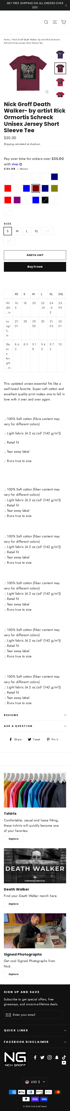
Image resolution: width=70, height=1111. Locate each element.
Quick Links (16, 1030)
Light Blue (26, 188)
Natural (54, 200)
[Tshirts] (35, 790)
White (8, 212)
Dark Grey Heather (26, 177)
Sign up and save (22, 992)
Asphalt (8, 177)
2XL (48, 231)
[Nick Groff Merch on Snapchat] (57, 1057)
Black (45, 200)
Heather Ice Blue (36, 200)
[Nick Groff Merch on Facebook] (35, 1057)
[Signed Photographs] (35, 930)
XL (36, 231)
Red (8, 200)
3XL (9, 241)
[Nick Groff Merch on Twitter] (42, 1057)
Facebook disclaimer (26, 1042)
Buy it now (35, 267)
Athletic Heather (17, 177)
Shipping (9, 144)
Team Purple (17, 200)
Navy (45, 188)
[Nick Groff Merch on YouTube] (64, 1062)
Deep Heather (36, 177)
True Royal (26, 200)
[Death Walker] (35, 865)
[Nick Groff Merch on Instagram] (49, 1057)
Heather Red (8, 188)
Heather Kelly (45, 177)
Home (7, 39)
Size (7, 223)
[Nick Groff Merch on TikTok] (64, 1057)
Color (16, 169)
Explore (13, 838)
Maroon (36, 188)
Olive (54, 188)
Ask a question (18, 726)
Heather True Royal (17, 188)
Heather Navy (54, 177)
